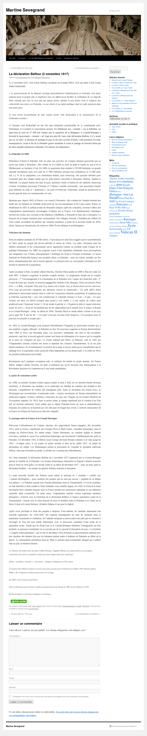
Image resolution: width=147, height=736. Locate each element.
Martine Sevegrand (25, 10)
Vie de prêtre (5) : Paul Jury (20, 68)
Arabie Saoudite (126, 178)
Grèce (113, 191)
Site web (12, 687)
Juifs (112, 201)
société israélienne (115, 226)
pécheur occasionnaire (116, 220)
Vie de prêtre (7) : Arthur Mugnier (123, 100)
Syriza (112, 228)
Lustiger (129, 201)
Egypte (126, 184)
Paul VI (113, 207)
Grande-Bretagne (69, 606)
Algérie (113, 178)
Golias (114, 150)
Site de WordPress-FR (119, 170)
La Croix (120, 201)
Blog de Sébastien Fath (119, 142)
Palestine (85, 606)
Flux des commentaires (119, 168)
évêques (113, 235)
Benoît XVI (115, 181)
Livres (58, 58)
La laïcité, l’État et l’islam (120, 85)
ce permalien (33, 608)
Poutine (128, 208)
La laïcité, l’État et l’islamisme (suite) (124, 82)
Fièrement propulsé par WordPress (124, 726)
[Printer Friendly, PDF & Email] (19, 601)
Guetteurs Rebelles (118, 152)
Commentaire (15, 636)
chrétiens (127, 181)
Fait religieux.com (118, 147)
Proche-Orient (125, 210)
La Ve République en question (41, 58)
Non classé (36, 606)
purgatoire (114, 213)
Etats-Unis (116, 188)
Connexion (115, 163)
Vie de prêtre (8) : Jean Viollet (122, 88)
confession (112, 185)
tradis (119, 228)
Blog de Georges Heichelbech (122, 139)
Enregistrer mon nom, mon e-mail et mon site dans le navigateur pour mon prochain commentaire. (51, 696)
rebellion (112, 223)
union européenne (114, 233)
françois (128, 188)
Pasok (130, 205)
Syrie (132, 225)
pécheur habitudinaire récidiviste (119, 216)
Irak (131, 194)
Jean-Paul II (125, 198)
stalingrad (124, 226)
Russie (117, 223)
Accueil (12, 58)
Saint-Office (126, 222)
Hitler (119, 192)
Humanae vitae (119, 194)
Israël (79, 606)
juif (133, 198)
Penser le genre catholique (120, 155)
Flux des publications (119, 165)
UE (128, 228)
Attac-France (116, 126)
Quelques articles (71, 58)
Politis (114, 132)
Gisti (113, 129)
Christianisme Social (119, 145)
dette (119, 184)
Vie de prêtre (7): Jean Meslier (122, 108)
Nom (11, 669)
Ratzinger (130, 219)
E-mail (12, 678)
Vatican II (129, 232)
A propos (22, 58)
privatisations (113, 211)
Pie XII (121, 207)
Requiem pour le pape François (122, 80)
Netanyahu (112, 205)
